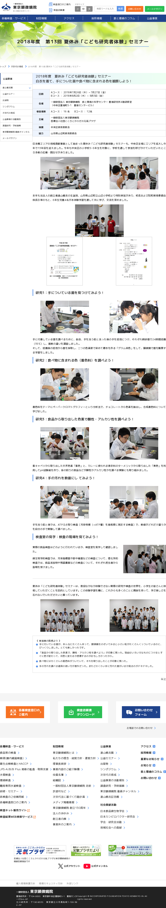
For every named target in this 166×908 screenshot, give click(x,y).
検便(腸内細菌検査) (12, 758)
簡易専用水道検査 (10, 786)
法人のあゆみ (61, 813)
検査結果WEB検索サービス (16, 817)
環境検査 (5, 780)
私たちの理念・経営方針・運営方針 (74, 758)
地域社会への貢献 (111, 827)
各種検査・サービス (12, 746)
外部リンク (72, 883)
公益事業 (152, 18)
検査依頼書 (59, 10)
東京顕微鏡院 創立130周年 (69, 808)
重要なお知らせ (150, 759)
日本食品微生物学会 (112, 811)
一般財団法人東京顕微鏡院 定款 (72, 786)
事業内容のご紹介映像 (66, 769)
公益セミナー (9, 93)
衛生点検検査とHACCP (14, 764)
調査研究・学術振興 (12, 125)
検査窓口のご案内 (62, 4)
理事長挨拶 (59, 764)
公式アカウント (72, 865)
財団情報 (41, 18)
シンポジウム (9, 106)
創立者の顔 (59, 819)
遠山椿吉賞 (107, 752)
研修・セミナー (9, 791)
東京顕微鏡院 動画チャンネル (16, 131)
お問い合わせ (134, 8)
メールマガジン (154, 8)
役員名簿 (58, 775)
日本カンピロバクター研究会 (117, 816)
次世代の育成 (9, 112)
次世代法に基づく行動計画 (69, 797)
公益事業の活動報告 (12, 119)
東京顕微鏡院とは (63, 752)
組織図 (57, 780)
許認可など (59, 791)
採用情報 (96, 18)
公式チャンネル (99, 865)
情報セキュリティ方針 (51, 883)
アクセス (69, 18)
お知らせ (146, 765)
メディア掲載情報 (63, 802)
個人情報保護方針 (25, 883)
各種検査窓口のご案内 (13, 802)
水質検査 (5, 775)
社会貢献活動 (108, 805)
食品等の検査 (8, 752)
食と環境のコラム (124, 18)
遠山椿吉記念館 (109, 797)
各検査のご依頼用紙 (12, 797)
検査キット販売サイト (13, 810)
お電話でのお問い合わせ (140, 728)
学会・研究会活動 (111, 822)
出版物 (6, 100)
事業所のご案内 (62, 824)
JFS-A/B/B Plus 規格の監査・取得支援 (24, 769)
